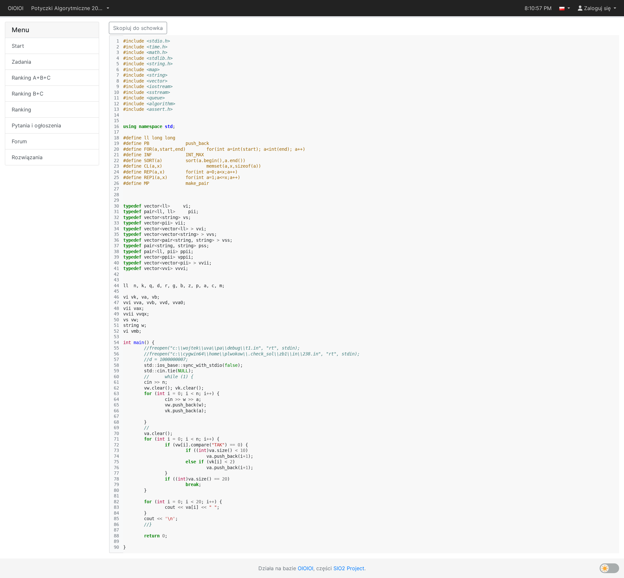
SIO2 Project (348, 568)
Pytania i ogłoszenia (36, 125)
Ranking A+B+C (31, 77)
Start (18, 46)
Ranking (21, 109)
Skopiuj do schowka (138, 28)
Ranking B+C (28, 93)
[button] (70, 8)
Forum (19, 141)
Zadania (21, 61)
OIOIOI (15, 8)
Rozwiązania (27, 157)
